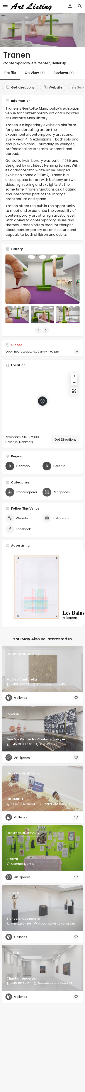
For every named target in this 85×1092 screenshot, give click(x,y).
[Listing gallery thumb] (42, 279)
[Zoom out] (74, 382)
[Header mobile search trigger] (80, 6)
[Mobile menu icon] (5, 6)
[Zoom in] (74, 376)
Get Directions (65, 439)
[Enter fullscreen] (74, 391)
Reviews (62, 72)
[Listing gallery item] (17, 314)
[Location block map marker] (42, 401)
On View (34, 72)
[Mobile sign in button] (70, 6)
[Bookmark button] (76, 697)
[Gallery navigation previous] (38, 330)
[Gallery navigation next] (46, 330)
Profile (10, 72)
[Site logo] (31, 6)
